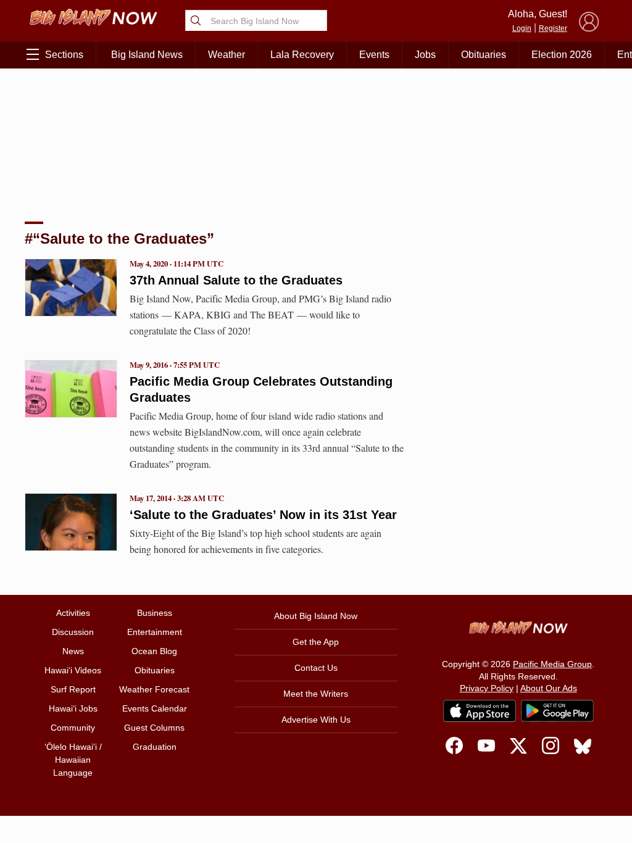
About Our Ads (548, 688)
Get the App (316, 642)
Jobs (425, 54)
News (73, 651)
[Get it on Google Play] (557, 711)
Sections (64, 54)
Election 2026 (561, 54)
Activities (73, 613)
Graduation (155, 747)
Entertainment (154, 632)
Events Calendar (154, 708)
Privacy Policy (487, 688)
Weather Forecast (154, 689)
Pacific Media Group (552, 664)
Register (553, 28)
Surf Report (73, 689)
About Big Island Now (315, 616)
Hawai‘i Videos (72, 670)
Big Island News (147, 54)
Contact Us (316, 668)
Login (521, 28)
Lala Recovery (302, 54)
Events (374, 54)
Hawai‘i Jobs (73, 708)
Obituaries (483, 54)
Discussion (73, 632)
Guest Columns (154, 728)
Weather (226, 54)
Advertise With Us (316, 720)
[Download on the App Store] (479, 710)
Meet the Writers (315, 694)
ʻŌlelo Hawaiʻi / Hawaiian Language (73, 760)
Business (154, 613)
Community (73, 728)
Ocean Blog (154, 651)
